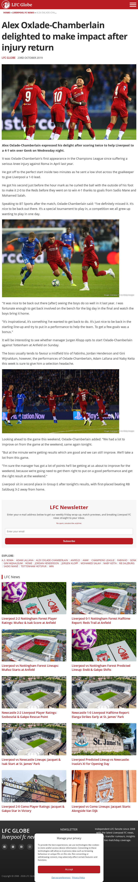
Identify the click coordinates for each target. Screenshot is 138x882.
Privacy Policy (78, 877)
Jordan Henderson (47, 563)
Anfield (75, 560)
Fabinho (122, 560)
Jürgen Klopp (70, 563)
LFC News (12, 577)
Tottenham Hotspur (33, 566)
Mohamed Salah (91, 563)
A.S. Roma (7, 560)
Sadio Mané (11, 566)
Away (86, 560)
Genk (133, 560)
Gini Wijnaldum (13, 563)
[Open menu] (133, 5)
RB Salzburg (126, 563)
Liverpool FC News (23, 12)
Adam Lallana (24, 560)
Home (6, 12)
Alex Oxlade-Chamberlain (52, 560)
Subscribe (69, 541)
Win (51, 566)
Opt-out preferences (61, 877)
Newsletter (69, 829)
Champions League (102, 560)
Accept (69, 869)
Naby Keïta (109, 563)
